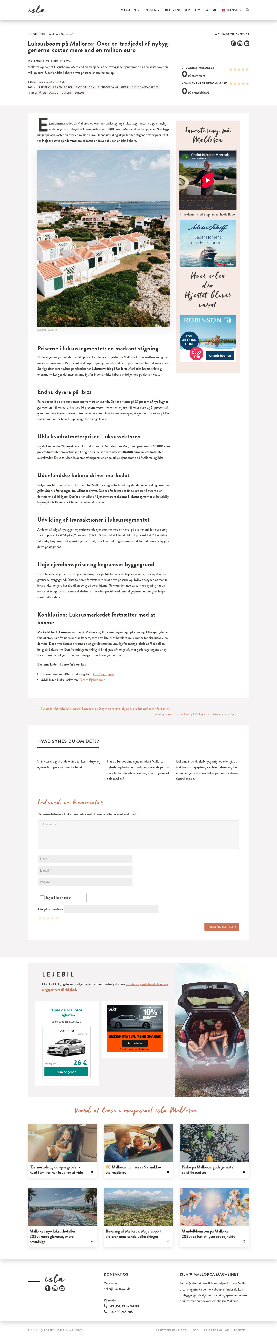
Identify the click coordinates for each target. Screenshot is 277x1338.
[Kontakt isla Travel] (215, 14)
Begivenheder (177, 10)
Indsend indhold (222, 927)
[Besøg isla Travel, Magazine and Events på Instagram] (55, 1290)
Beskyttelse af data (172, 1330)
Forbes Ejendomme (92, 679)
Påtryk (239, 1330)
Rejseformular (216, 1330)
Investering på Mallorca (208, 136)
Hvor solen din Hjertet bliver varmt (208, 292)
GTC (196, 1330)
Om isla (201, 10)
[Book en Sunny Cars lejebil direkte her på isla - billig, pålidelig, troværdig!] (67, 1043)
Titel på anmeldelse (50, 909)
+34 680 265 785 (120, 1311)
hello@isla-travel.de (117, 1288)
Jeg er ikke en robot (58, 897)
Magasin (128, 10)
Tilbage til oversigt (233, 34)
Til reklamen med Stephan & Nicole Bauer (208, 214)
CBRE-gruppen (103, 674)
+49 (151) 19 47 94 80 (123, 1306)
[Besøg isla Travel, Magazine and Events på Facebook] (48, 1290)
